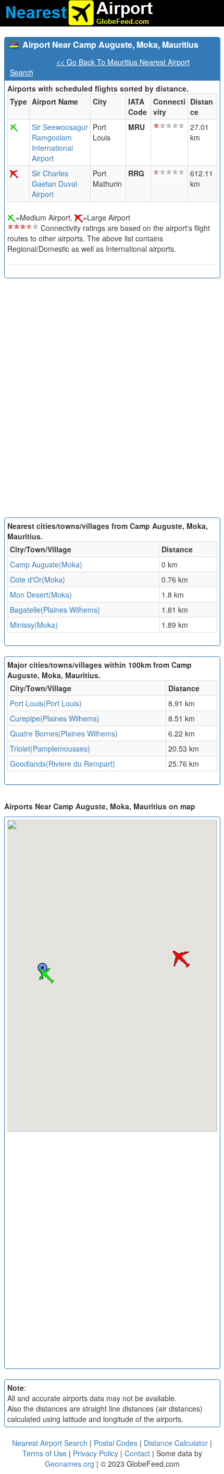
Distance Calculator (176, 1443)
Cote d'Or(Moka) (37, 579)
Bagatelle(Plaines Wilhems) (55, 609)
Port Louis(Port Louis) (46, 703)
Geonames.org (69, 1463)
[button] (46, 975)
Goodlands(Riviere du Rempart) (62, 763)
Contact (137, 1453)
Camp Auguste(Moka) (46, 564)
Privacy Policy (96, 1453)
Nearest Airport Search (50, 1443)
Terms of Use (45, 1453)
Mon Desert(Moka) (41, 594)
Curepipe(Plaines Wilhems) (54, 718)
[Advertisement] (112, 400)
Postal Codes (116, 1443)
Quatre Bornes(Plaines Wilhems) (64, 733)
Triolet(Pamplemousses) (50, 748)
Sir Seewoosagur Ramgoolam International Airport (60, 142)
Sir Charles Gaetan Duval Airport (54, 183)
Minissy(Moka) (34, 624)
